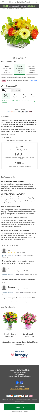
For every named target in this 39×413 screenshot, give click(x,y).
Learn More (33, 81)
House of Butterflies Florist (19, 2)
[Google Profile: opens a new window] (21, 382)
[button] (34, 408)
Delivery (6, 91)
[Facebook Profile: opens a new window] (17, 382)
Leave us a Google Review (19, 389)
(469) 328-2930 (19, 374)
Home (3, 9)
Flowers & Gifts (10, 9)
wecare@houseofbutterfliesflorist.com (19, 376)
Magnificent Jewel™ (20, 256)
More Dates (33, 96)
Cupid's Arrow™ (19, 292)
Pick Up (17, 90)
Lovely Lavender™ (20, 274)
